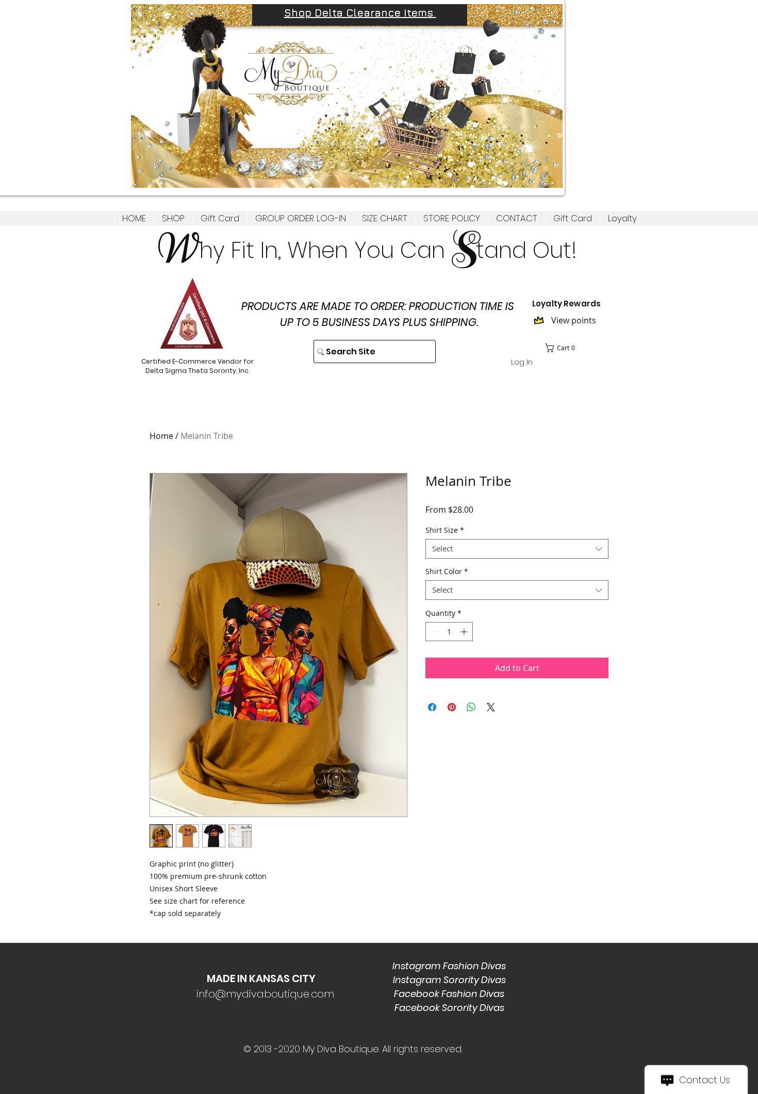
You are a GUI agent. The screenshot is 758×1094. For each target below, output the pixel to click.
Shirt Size (444, 530)
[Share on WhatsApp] (471, 707)
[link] (563, 348)
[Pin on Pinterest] (452, 707)
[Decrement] (433, 632)
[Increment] (464, 632)
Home (161, 436)
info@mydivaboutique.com (265, 994)
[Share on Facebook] (432, 707)
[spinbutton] (449, 632)
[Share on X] (491, 707)
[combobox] (516, 549)
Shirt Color (446, 571)
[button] (173, 218)
